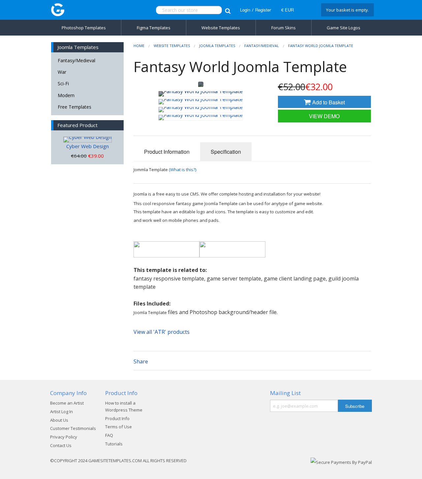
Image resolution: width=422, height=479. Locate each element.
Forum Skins (283, 28)
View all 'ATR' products (162, 331)
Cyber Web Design (87, 146)
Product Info (117, 418)
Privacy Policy (63, 437)
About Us (59, 420)
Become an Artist (67, 403)
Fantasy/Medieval (76, 60)
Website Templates (220, 28)
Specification (226, 151)
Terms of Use (118, 427)
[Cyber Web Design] (87, 139)
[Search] (228, 10)
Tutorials (114, 444)
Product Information (167, 151)
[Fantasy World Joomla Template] (201, 93)
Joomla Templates (217, 45)
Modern (66, 95)
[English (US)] (306, 9)
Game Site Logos (343, 28)
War (62, 72)
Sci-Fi (63, 83)
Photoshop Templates (84, 28)
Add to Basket (328, 102)
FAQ (109, 435)
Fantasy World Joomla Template (320, 45)
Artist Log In (61, 411)
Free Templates (74, 107)
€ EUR (287, 10)
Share (141, 361)
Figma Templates (153, 28)
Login (245, 10)
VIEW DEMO (324, 116)
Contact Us (61, 445)
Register (263, 10)
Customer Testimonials (73, 428)
